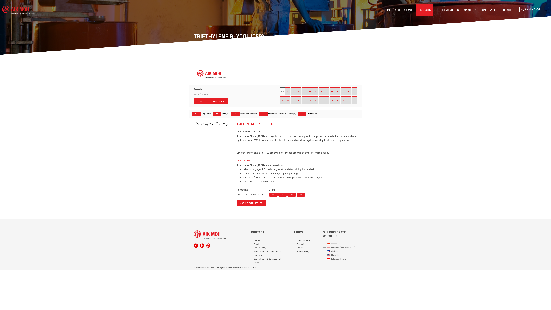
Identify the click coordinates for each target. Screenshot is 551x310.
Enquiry (257, 244)
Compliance (488, 10)
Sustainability (466, 10)
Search (198, 89)
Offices (257, 240)
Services (300, 248)
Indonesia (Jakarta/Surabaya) (343, 247)
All (282, 91)
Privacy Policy (260, 248)
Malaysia (335, 255)
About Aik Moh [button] (404, 10)
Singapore (335, 243)
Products (301, 244)
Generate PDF (218, 101)
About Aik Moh (303, 240)
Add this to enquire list (251, 203)
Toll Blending (444, 10)
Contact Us (507, 10)
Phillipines (335, 251)
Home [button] (387, 10)
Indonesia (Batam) (338, 259)
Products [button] (424, 10)
